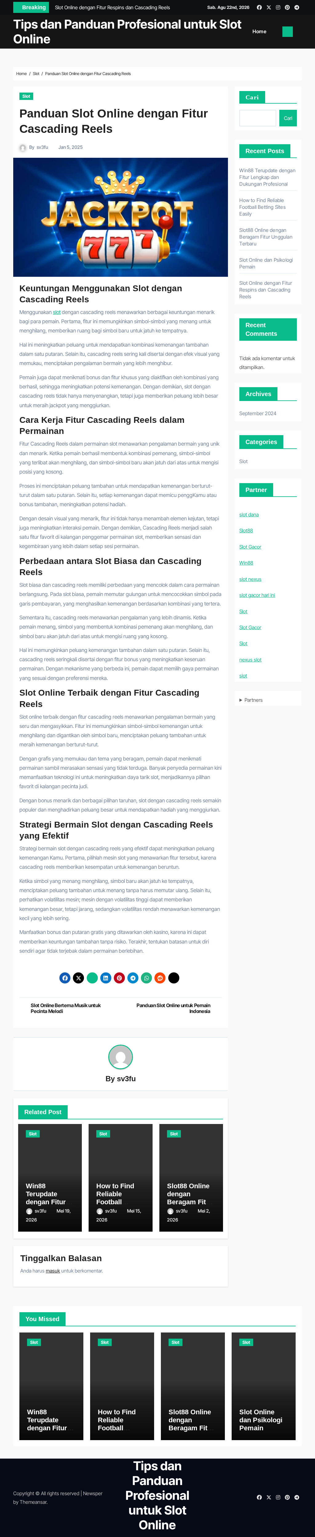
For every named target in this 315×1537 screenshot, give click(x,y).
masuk (53, 1271)
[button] (299, 31)
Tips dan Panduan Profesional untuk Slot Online (127, 31)
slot (57, 312)
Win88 (246, 563)
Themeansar (33, 1502)
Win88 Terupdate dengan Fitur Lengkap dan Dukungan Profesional (267, 177)
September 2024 (258, 413)
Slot (26, 96)
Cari (252, 97)
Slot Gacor (250, 547)
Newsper (92, 1493)
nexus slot (250, 660)
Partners (254, 700)
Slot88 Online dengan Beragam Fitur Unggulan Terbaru (190, 1202)
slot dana (249, 514)
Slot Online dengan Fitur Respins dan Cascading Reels (265, 290)
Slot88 (246, 530)
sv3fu (42, 147)
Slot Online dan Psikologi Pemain (260, 1420)
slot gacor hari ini (257, 595)
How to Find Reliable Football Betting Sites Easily (116, 1202)
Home (259, 31)
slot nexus (250, 579)
